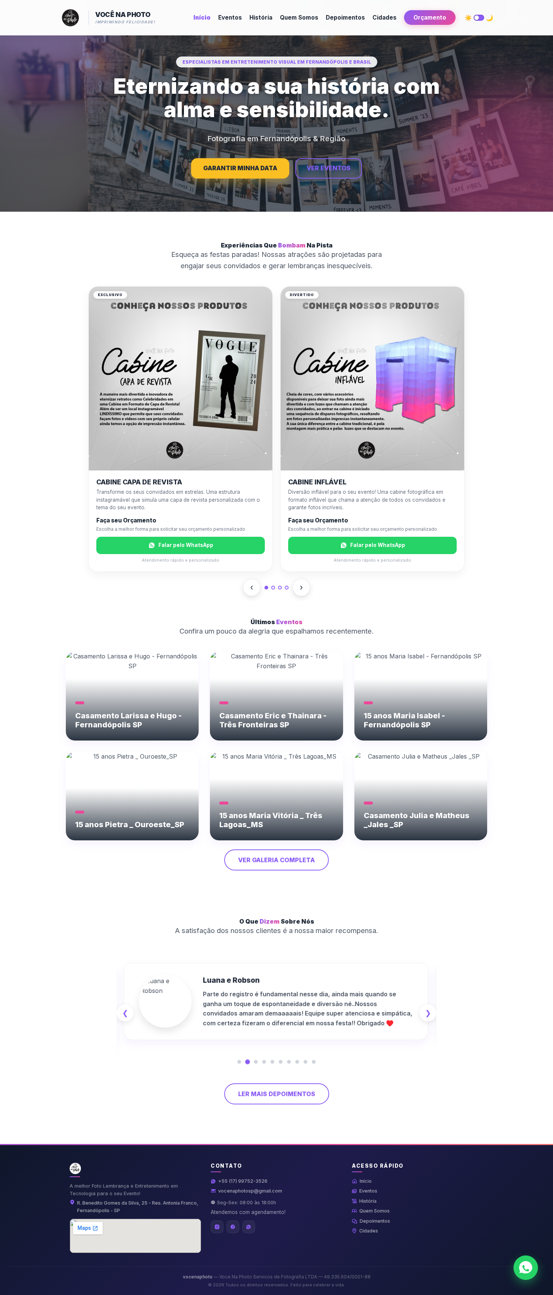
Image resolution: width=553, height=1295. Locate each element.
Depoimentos (345, 17)
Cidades (384, 17)
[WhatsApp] (248, 1226)
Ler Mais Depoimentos (276, 1094)
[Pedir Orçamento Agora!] (526, 1267)
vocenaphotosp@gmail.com (250, 1191)
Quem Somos (299, 17)
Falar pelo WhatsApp (185, 545)
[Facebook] (232, 1226)
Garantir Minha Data (240, 168)
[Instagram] (217, 1226)
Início (202, 17)
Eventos (230, 17)
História (260, 17)
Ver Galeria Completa (276, 860)
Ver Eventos (329, 168)
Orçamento (429, 17)
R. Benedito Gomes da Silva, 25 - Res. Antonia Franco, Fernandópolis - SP (137, 1206)
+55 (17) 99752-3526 (242, 1181)
